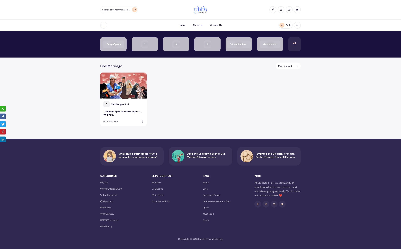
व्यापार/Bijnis (105, 207)
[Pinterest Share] (3, 131)
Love (205, 188)
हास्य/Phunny (106, 226)
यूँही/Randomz (106, 201)
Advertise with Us (161, 201)
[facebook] (272, 9)
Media (206, 182)
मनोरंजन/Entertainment (111, 188)
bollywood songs (211, 195)
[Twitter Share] (3, 124)
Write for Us (158, 195)
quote (206, 207)
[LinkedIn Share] (3, 139)
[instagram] (281, 9)
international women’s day (216, 201)
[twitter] (297, 9)
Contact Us (216, 25)
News (206, 220)
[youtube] (289, 9)
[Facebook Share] (3, 116)
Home (182, 25)
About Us (197, 25)
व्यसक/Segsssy (107, 213)
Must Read (208, 213)
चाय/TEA (104, 182)
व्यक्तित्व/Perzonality (109, 220)
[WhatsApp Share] (3, 108)
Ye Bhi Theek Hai (108, 195)
